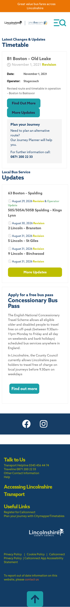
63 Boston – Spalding (25, 193)
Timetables (57, 516)
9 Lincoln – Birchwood (26, 253)
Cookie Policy (36, 554)
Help (7, 477)
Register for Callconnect (19, 512)
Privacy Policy (13, 554)
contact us (32, 579)
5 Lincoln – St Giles (23, 240)
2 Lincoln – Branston (24, 228)
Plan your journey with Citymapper (27, 516)
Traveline (10, 469)
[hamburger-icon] (60, 22)
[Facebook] (26, 424)
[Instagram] (43, 424)
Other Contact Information (21, 473)
